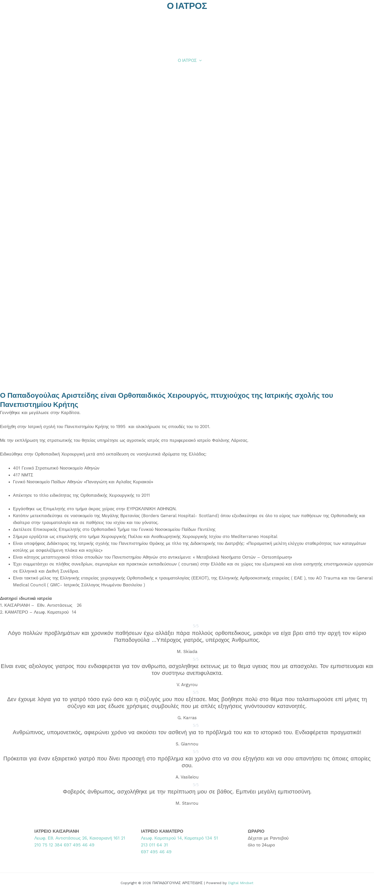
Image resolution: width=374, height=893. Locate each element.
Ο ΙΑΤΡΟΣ (187, 60)
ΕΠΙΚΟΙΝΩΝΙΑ (326, 60)
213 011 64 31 (154, 844)
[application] (199, 60)
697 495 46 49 (79, 844)
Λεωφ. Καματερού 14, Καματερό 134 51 (179, 838)
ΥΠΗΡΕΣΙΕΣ (221, 60)
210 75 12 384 (48, 844)
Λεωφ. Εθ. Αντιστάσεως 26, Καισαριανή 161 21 (79, 838)
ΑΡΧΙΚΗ (162, 60)
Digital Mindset (240, 883)
